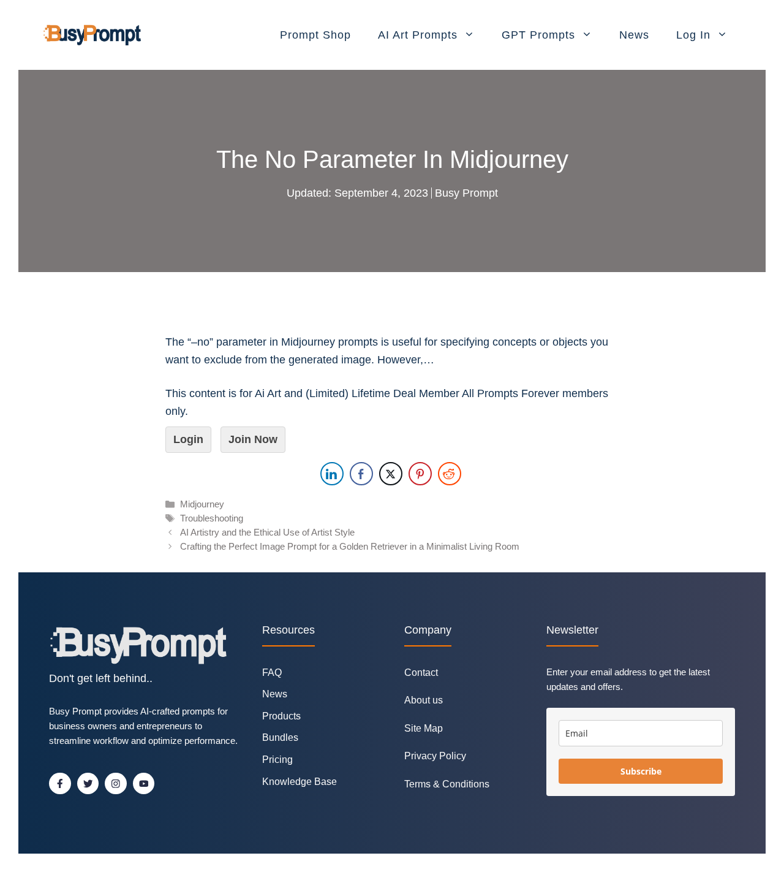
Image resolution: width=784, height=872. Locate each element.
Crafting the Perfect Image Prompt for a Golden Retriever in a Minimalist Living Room (349, 546)
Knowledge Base (299, 781)
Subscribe (641, 771)
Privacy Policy (435, 756)
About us (423, 700)
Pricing (277, 759)
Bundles (280, 737)
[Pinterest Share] (420, 473)
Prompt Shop (315, 35)
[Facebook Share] (361, 473)
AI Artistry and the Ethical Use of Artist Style (267, 532)
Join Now (252, 439)
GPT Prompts (538, 35)
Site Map (423, 728)
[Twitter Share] (390, 473)
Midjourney (202, 504)
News (634, 35)
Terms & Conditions (446, 784)
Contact (421, 672)
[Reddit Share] (449, 473)
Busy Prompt (466, 193)
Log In (693, 35)
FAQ (272, 672)
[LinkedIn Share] (332, 473)
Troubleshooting (211, 518)
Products (281, 716)
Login (188, 439)
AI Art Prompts (418, 35)
